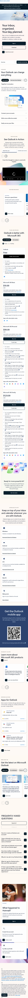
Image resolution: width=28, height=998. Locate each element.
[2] (2, 982)
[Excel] (10, 384)
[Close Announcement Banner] (25, 5)
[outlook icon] (4, 277)
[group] (11, 204)
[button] (8, 62)
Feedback (4, 995)
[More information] (19, 306)
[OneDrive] (7, 321)
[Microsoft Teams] (4, 387)
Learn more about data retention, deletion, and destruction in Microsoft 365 (13, 979)
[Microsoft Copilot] (4, 384)
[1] (1, 968)
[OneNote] (18, 384)
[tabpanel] (14, 104)
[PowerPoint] (12, 384)
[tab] (5, 80)
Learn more (17, 995)
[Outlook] (4, 321)
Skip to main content (5, 0)
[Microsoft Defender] (23, 384)
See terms (19, 291)
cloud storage (10, 270)
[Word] (7, 384)
